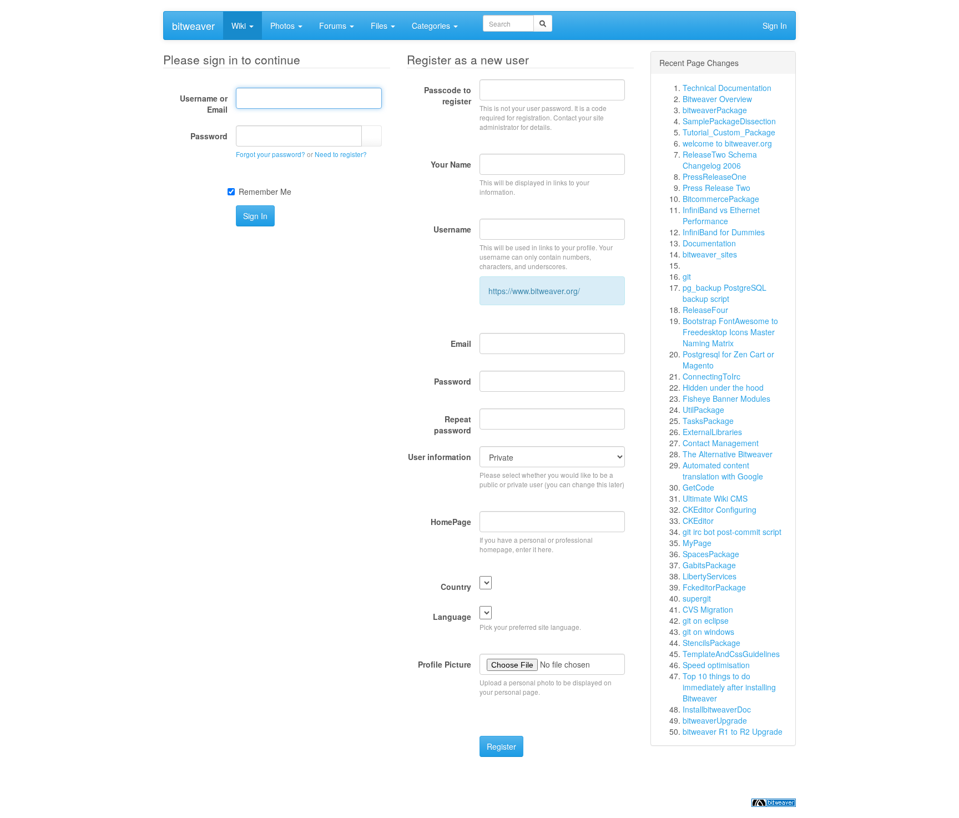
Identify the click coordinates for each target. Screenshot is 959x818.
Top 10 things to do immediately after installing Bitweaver (729, 687)
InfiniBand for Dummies (724, 232)
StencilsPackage (711, 642)
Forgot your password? (270, 154)
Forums (334, 25)
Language (452, 616)
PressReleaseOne (714, 176)
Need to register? (341, 154)
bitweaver (193, 25)
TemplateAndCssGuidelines (731, 653)
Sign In (775, 25)
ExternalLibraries (712, 431)
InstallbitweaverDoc (717, 709)
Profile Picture (444, 664)
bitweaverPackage (715, 109)
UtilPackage (703, 409)
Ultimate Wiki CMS (715, 498)
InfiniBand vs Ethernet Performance (721, 215)
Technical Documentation (727, 87)
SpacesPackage (711, 553)
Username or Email (204, 104)
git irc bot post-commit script (732, 531)
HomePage (451, 521)
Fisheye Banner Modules (726, 398)
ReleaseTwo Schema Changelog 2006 (720, 160)
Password (209, 136)
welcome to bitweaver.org (727, 143)
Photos (283, 25)
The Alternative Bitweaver (728, 454)
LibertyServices (709, 576)
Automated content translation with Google (723, 471)
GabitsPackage (709, 564)
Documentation (709, 243)
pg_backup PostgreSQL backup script (724, 293)
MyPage (697, 542)
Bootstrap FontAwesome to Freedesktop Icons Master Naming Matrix (730, 332)
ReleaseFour (705, 309)
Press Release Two (716, 187)
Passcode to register (447, 95)
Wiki (239, 25)
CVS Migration (708, 609)
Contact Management (721, 442)
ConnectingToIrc (711, 376)
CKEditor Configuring (719, 509)
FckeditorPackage (714, 587)
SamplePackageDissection (729, 121)
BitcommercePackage (721, 198)
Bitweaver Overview (717, 98)
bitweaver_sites (710, 254)
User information (439, 456)
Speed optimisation (716, 664)
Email (461, 343)
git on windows (708, 631)
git (687, 276)
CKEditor (698, 520)
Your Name (451, 164)
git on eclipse (706, 620)
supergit (697, 598)
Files (380, 25)
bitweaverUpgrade (715, 720)
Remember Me (265, 191)
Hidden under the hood (723, 387)
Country (456, 586)
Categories (432, 25)
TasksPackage (708, 420)
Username (452, 229)
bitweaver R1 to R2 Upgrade (733, 731)
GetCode (698, 487)
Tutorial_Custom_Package (729, 132)
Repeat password (452, 424)
